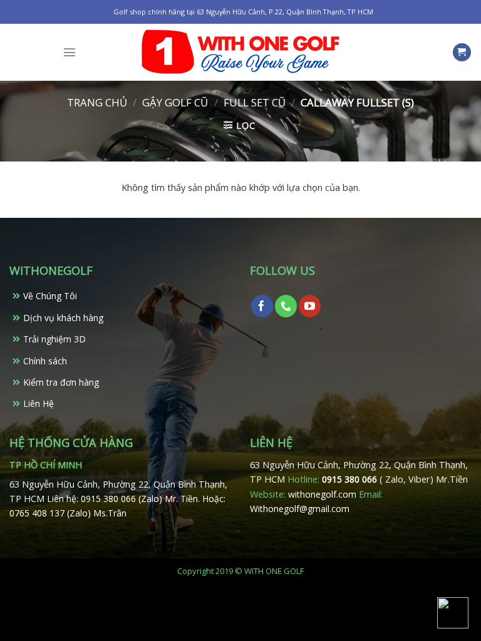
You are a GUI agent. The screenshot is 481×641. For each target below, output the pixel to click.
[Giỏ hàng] (462, 52)
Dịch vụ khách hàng (63, 318)
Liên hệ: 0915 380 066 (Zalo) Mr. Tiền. (124, 499)
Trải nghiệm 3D (54, 339)
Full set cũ (255, 102)
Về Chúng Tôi (50, 296)
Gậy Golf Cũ (175, 102)
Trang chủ (97, 102)
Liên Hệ (38, 403)
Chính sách (45, 361)
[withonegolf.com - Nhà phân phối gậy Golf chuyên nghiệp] (240, 52)
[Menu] (69, 52)
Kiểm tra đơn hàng (61, 382)
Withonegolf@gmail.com (299, 509)
